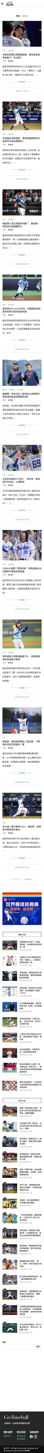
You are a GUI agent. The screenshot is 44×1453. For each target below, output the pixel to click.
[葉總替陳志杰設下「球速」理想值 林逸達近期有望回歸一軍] (9, 945)
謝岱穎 (10, 61)
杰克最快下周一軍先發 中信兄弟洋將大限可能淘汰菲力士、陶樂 (31, 1126)
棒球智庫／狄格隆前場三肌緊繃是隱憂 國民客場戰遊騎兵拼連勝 (31, 975)
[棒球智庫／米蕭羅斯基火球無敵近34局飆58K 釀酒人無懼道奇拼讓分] (9, 1295)
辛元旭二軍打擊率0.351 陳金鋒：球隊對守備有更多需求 (21, 828)
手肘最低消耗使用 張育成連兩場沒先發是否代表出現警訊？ (21, 139)
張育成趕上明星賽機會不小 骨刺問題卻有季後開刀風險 (21, 658)
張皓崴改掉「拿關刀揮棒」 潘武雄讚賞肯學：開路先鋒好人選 (31, 1156)
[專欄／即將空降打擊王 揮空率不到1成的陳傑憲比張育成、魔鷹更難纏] (9, 1111)
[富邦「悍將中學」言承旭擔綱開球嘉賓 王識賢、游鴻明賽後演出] (9, 1173)
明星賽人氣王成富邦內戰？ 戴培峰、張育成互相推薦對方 (21, 225)
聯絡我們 (7, 1436)
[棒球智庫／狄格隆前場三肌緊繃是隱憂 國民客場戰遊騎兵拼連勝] (9, 976)
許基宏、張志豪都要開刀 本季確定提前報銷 (31, 1201)
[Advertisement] (22, 1378)
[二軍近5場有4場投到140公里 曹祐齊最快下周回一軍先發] (9, 1037)
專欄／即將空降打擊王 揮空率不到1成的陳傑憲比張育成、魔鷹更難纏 (31, 1110)
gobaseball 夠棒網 (22, 1450)
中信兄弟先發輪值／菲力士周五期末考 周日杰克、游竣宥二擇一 (31, 1327)
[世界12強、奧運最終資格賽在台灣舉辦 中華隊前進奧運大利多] (9, 1188)
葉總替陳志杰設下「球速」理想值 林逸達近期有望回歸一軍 (31, 944)
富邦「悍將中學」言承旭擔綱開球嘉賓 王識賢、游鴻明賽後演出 (31, 1172)
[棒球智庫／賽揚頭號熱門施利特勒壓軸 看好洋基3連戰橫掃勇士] (9, 1249)
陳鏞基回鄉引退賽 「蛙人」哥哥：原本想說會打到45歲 (31, 1263)
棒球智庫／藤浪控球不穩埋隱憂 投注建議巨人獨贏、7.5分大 (31, 990)
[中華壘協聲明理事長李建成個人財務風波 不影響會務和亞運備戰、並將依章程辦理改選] (9, 1310)
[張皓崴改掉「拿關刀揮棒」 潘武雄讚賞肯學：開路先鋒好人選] (9, 1157)
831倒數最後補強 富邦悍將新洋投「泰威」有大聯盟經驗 (31, 1006)
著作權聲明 (21, 1439)
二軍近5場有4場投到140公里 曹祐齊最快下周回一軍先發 (31, 1036)
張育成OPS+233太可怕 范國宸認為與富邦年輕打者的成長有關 (21, 310)
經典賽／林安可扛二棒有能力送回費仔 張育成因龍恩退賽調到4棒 (22, 395)
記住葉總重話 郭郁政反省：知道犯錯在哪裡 (30, 1050)
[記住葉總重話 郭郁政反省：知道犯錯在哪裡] (9, 1053)
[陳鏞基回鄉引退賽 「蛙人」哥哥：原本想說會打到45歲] (9, 1264)
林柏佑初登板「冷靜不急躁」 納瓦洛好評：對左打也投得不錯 (30, 1021)
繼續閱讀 (22, 82)
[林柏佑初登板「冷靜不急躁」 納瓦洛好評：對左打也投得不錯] (9, 1022)
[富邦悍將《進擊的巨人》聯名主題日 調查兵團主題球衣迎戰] (9, 1142)
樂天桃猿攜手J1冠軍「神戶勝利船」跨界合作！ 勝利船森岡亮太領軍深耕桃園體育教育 (31, 1068)
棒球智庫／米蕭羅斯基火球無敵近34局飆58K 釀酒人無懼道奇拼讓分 (31, 1294)
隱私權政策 (21, 1436)
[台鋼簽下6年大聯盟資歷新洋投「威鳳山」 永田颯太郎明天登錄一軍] (9, 961)
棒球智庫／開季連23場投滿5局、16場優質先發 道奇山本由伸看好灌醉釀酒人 (31, 1233)
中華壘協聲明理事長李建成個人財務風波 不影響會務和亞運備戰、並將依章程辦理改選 (31, 1310)
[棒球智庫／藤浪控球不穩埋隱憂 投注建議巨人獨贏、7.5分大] (9, 991)
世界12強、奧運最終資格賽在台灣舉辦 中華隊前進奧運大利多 (31, 1187)
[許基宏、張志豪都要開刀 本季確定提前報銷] (9, 1204)
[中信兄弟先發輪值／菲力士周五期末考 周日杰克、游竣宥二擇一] (9, 1328)
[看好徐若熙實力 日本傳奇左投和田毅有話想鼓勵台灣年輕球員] (9, 1086)
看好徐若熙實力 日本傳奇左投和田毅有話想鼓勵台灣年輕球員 (31, 1084)
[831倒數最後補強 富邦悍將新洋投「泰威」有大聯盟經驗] (9, 1007)
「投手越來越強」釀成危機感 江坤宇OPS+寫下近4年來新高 (31, 1217)
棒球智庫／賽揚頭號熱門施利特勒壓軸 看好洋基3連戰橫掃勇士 (31, 1248)
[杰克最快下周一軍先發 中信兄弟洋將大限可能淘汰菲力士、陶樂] (9, 1127)
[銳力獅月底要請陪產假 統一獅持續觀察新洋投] (9, 1280)
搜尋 (4, 1342)
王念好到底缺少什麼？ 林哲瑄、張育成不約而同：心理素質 (21, 480)
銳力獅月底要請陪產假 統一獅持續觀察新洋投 (31, 1277)
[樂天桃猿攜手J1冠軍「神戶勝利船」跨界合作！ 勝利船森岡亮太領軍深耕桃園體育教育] (9, 1068)
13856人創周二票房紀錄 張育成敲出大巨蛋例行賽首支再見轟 (22, 570)
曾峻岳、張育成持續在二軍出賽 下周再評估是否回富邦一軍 (21, 743)
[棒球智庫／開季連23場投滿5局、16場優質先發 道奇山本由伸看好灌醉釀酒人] (9, 1234)
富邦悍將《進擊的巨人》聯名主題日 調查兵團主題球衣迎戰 (31, 1141)
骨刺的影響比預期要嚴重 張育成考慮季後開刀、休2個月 (21, 56)
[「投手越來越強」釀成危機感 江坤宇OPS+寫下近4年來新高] (9, 1218)
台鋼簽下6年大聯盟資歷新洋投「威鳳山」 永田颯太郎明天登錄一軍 (30, 960)
